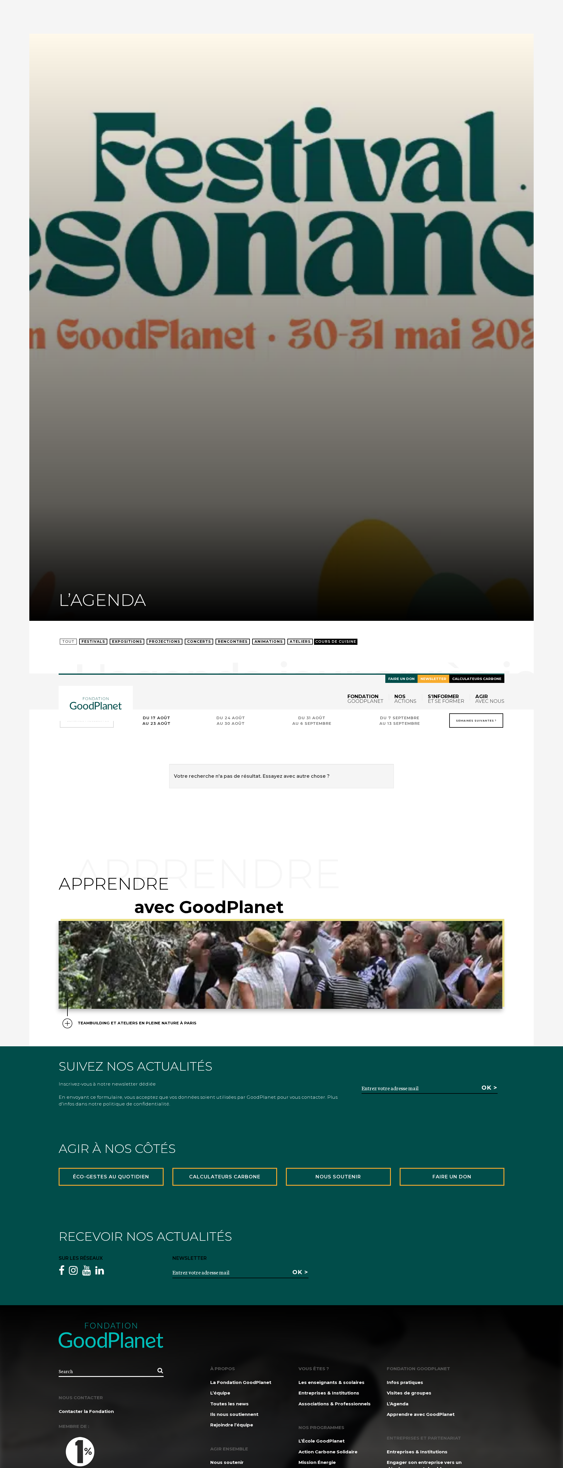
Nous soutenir (227, 1462)
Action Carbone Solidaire (328, 1452)
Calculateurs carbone (476, 679)
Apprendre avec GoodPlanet (421, 1414)
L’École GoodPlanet (322, 1441)
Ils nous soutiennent (234, 1414)
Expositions (127, 641)
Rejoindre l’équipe (231, 1425)
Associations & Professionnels (335, 1404)
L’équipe (220, 1393)
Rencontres (232, 641)
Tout (68, 641)
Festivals (93, 641)
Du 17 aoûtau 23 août (157, 720)
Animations (269, 641)
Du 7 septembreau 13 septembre (399, 720)
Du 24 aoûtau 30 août (230, 720)
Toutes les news (229, 1404)
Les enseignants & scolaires (331, 1382)
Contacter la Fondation (86, 1411)
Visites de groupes (409, 1393)
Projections (164, 641)
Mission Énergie (317, 1462)
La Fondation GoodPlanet (240, 1382)
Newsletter (433, 679)
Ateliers (300, 641)
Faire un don (401, 679)
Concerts (199, 641)
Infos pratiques (405, 1382)
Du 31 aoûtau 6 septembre (311, 720)
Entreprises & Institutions (329, 1393)
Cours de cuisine (335, 641)
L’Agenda (397, 1404)
